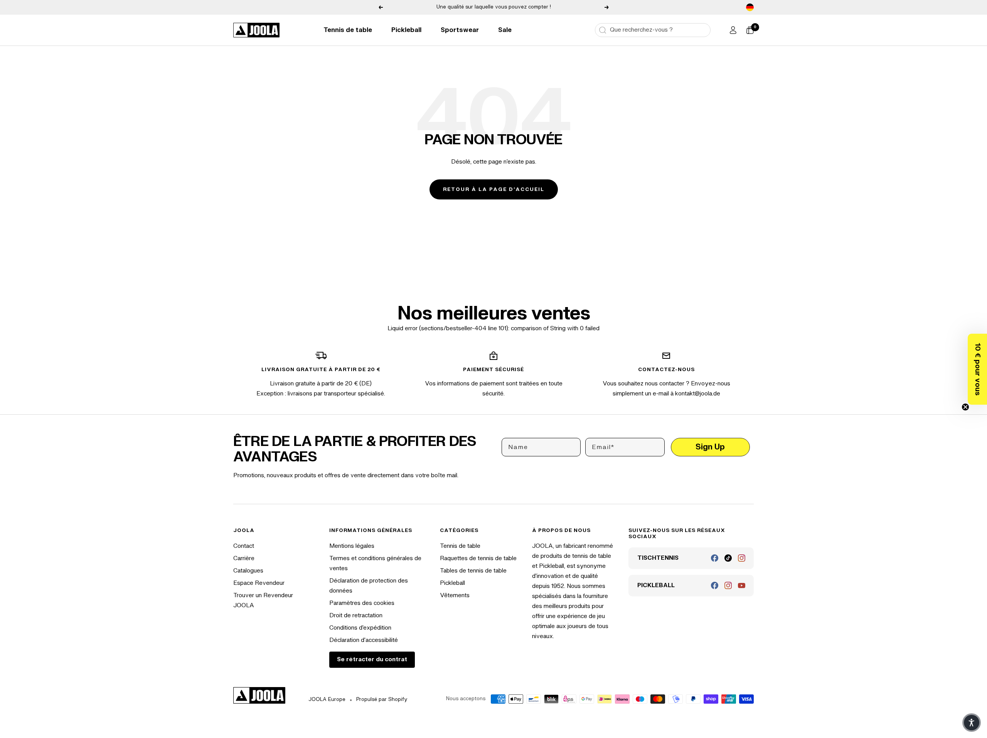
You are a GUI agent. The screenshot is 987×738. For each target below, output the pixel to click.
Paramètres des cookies (361, 603)
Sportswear (460, 30)
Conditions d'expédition (360, 628)
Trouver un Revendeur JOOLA (263, 600)
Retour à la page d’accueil (493, 189)
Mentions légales (351, 546)
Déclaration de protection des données (368, 585)
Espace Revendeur (259, 583)
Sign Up (710, 447)
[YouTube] (741, 585)
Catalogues (248, 570)
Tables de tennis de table (473, 570)
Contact (243, 546)
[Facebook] (714, 558)
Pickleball (406, 30)
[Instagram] (741, 558)
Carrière (243, 558)
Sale (505, 30)
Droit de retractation (355, 615)
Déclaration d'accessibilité (363, 640)
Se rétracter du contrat (372, 659)
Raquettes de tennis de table (478, 558)
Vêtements (455, 595)
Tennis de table (347, 30)
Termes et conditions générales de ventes (375, 563)
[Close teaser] (965, 407)
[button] (977, 369)
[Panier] (750, 30)
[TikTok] (728, 558)
